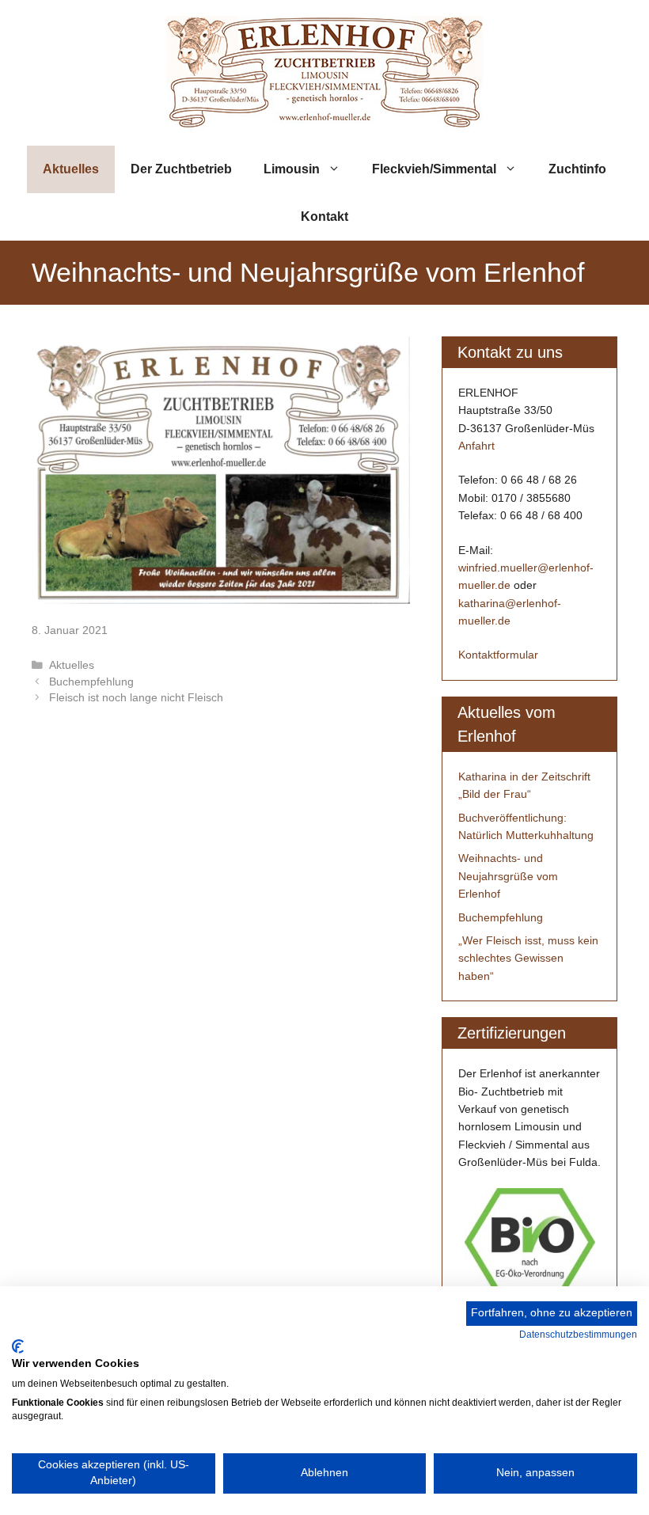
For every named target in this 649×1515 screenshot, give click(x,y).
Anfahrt (476, 445)
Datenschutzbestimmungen (578, 1334)
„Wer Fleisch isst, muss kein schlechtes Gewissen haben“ (528, 958)
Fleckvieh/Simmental (434, 169)
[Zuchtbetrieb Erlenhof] (324, 71)
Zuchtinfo (577, 169)
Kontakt (324, 216)
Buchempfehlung (91, 682)
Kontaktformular (498, 654)
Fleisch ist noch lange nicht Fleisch (136, 698)
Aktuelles (71, 169)
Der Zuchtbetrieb (181, 169)
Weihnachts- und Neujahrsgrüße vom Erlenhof (508, 876)
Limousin (292, 169)
